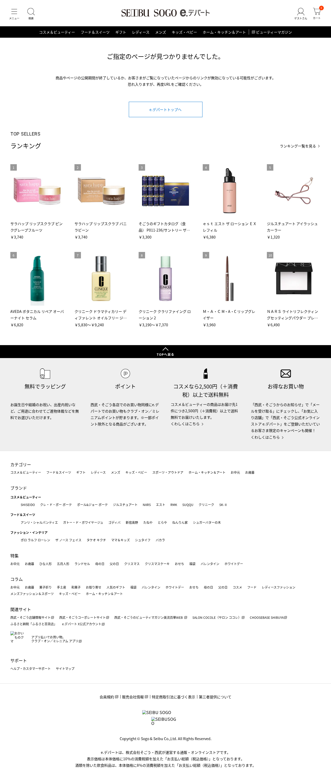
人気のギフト (116, 587)
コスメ (237, 587)
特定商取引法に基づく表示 (173, 696)
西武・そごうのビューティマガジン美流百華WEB (149, 617)
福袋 (192, 563)
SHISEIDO (28, 504)
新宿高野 (132, 522)
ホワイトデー (233, 563)
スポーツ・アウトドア (167, 472)
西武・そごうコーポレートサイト (82, 617)
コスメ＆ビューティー (57, 32)
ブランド (18, 488)
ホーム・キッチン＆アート (224, 32)
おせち (179, 563)
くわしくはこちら (185, 423)
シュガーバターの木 (207, 522)
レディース (140, 32)
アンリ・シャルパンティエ (39, 522)
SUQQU (187, 504)
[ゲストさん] (301, 14)
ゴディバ (114, 522)
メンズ (160, 32)
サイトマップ (65, 668)
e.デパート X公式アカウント (81, 624)
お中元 (235, 472)
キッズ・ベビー (184, 32)
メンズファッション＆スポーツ (32, 593)
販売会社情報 (133, 696)
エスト (160, 504)
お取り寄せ (93, 587)
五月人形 (63, 563)
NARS (147, 504)
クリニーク (206, 504)
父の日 (114, 563)
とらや (162, 522)
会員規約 (107, 696)
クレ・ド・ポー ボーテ (56, 504)
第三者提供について (215, 696)
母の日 (99, 563)
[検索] (31, 14)
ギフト (120, 32)
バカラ (160, 540)
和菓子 (76, 587)
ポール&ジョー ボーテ (92, 504)
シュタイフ (143, 540)
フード (252, 587)
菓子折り (45, 587)
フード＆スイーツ (95, 32)
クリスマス (132, 563)
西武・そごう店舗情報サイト (30, 617)
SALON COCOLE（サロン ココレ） (216, 617)
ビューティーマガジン (274, 32)
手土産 (61, 587)
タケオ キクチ (96, 540)
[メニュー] (14, 14)
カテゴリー (20, 464)
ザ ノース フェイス (68, 540)
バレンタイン (210, 563)
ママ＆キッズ (120, 540)
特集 (14, 555)
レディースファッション (278, 587)
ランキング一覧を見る (298, 146)
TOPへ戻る (165, 354)
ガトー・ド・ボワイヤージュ (83, 522)
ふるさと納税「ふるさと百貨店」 (33, 624)
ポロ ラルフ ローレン (35, 540)
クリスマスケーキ (157, 563)
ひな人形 (45, 563)
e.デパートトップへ (165, 109)
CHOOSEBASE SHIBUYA (267, 617)
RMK (173, 504)
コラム (16, 579)
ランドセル (82, 563)
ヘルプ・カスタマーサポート (30, 668)
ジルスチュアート (125, 504)
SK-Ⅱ (223, 504)
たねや (148, 522)
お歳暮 (249, 472)
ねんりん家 (180, 522)
